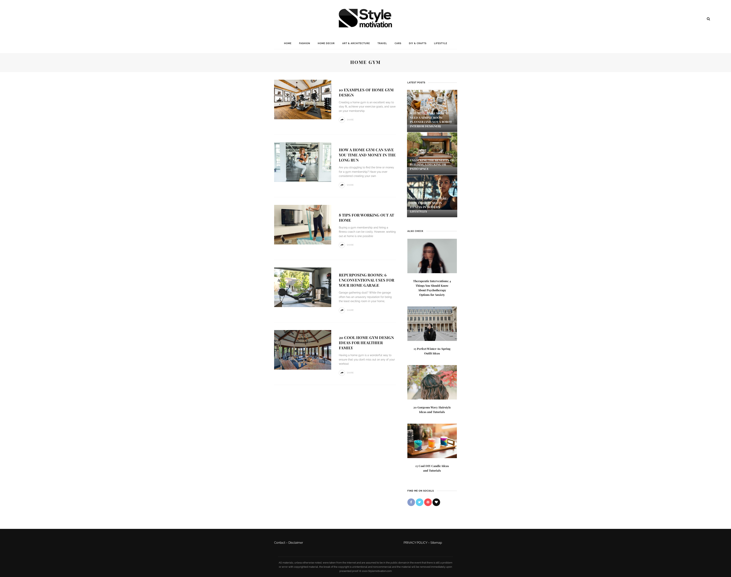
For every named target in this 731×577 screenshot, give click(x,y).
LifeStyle (440, 43)
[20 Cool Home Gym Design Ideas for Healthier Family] (302, 349)
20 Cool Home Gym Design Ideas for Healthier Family (366, 342)
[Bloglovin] (436, 502)
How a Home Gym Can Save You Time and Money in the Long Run (367, 154)
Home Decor (326, 43)
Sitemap (436, 542)
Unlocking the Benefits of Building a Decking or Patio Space (432, 164)
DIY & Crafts (417, 43)
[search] (708, 19)
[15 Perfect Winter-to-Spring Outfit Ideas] (432, 323)
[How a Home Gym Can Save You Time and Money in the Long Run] (302, 162)
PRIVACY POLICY (415, 542)
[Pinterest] (428, 502)
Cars (398, 43)
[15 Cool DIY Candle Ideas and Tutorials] (432, 440)
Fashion (304, 43)
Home (287, 43)
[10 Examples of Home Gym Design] (302, 99)
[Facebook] (411, 502)
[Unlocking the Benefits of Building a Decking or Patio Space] (432, 149)
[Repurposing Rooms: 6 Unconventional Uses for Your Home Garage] (302, 287)
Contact (279, 542)
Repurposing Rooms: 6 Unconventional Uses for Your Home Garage (366, 280)
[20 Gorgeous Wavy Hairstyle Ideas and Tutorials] (432, 382)
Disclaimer (295, 542)
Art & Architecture (356, 43)
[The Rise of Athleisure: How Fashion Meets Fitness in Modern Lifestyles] (432, 192)
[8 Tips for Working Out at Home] (302, 224)
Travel (382, 43)
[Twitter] (419, 502)
